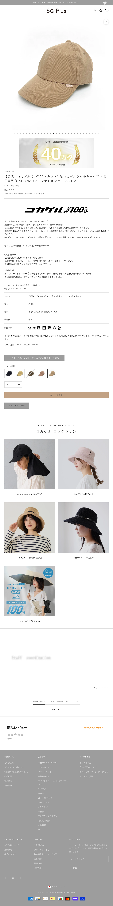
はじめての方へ (86, 762)
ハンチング (43, 807)
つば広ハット (44, 767)
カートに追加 (56, 395)
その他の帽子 (44, 820)
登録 (75, 868)
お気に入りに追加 (16, 405)
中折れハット (44, 776)
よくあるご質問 (86, 776)
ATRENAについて (11, 845)
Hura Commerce (103, 688)
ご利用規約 (9, 762)
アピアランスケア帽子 (47, 816)
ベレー (41, 793)
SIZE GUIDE (56, 709)
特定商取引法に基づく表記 (16, 771)
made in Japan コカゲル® (29, 494)
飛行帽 (41, 811)
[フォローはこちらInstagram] (20, 878)
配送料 (16, 193)
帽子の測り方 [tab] (39, 701)
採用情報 (8, 781)
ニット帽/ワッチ (45, 798)
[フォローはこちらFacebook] (5, 878)
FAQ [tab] (78, 701)
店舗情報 (8, 849)
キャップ (42, 788)
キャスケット (44, 802)
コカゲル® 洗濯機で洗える (30, 557)
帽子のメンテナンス (13, 854)
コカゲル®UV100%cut (83, 494)
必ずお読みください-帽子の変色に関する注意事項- (34, 358)
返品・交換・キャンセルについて (94, 771)
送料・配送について (88, 767)
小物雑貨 (42, 825)
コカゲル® (9, 171)
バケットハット (45, 771)
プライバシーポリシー (14, 767)
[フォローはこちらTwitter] (13, 878)
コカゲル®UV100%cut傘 (29, 621)
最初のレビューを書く (94, 727)
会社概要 (8, 776)
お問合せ (8, 785)
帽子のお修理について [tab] (60, 701)
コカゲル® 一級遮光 (83, 557)
